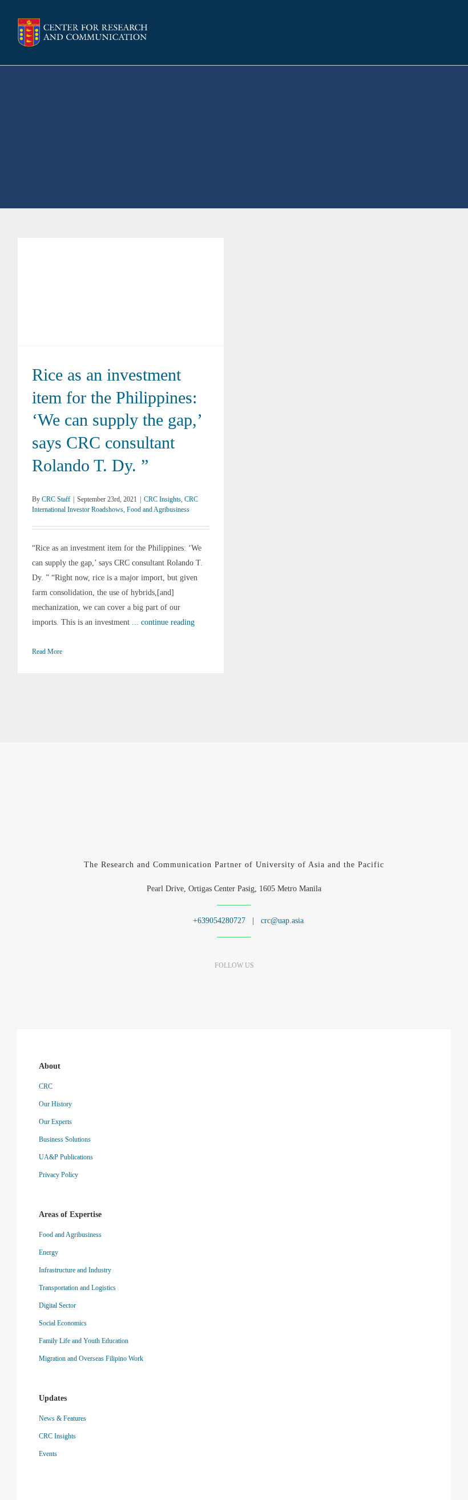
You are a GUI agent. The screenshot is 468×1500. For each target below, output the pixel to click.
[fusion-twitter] (254, 988)
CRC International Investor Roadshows (132, 292)
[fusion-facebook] (194, 988)
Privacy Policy (58, 1175)
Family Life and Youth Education (83, 1341)
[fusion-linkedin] (214, 988)
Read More (47, 652)
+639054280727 (218, 920)
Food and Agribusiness (158, 510)
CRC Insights (56, 292)
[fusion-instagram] (234, 988)
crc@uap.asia (282, 920)
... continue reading (163, 622)
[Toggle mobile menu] (446, 34)
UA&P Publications (66, 1157)
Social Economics (63, 1323)
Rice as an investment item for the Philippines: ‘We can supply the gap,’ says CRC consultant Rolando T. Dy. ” (120, 277)
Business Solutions (65, 1139)
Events (48, 1454)
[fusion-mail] (274, 988)
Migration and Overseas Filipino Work (91, 1358)
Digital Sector (57, 1305)
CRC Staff (56, 499)
